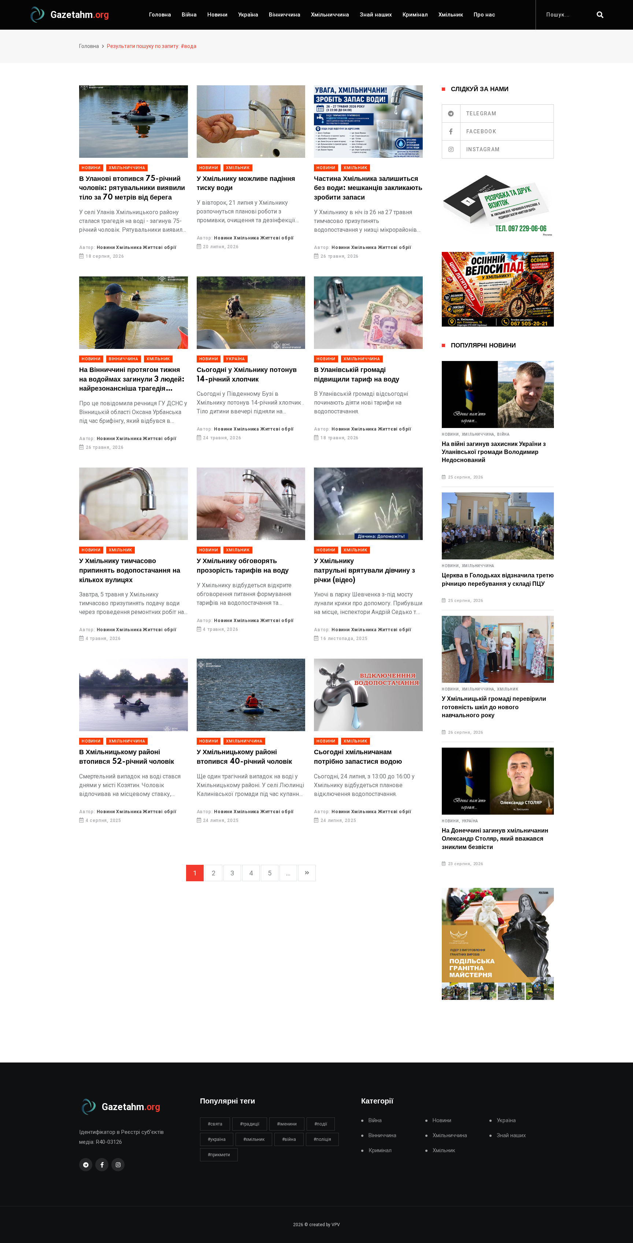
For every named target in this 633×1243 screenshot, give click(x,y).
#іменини (287, 1124)
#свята (215, 1124)
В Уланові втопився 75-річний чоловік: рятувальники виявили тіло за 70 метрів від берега (132, 188)
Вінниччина (284, 14)
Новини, (451, 434)
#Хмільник (253, 1139)
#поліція (322, 1139)
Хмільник (450, 14)
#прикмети (219, 1154)
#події (320, 1124)
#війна (289, 1139)
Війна (189, 14)
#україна (217, 1139)
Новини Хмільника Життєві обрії (137, 247)
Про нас (484, 14)
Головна (160, 14)
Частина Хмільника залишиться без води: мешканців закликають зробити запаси (368, 188)
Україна (248, 14)
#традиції (249, 1124)
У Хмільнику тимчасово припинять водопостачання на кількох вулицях (129, 570)
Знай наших (376, 14)
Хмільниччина (330, 14)
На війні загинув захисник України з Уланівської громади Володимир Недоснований (494, 452)
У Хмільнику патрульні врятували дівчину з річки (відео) (364, 570)
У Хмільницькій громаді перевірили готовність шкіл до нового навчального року (494, 707)
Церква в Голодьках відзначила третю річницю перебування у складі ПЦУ (498, 579)
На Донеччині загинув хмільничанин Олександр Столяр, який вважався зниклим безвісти (495, 839)
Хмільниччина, (479, 434)
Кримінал (415, 14)
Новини (217, 14)
